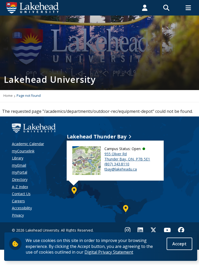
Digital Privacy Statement (108, 252)
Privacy (18, 215)
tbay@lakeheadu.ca (120, 169)
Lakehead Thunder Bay (96, 136)
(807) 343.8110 (116, 163)
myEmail (19, 165)
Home (8, 95)
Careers (18, 200)
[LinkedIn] (140, 230)
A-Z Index (20, 186)
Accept (179, 244)
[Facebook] (181, 230)
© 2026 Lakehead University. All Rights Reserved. (53, 230)
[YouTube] (167, 230)
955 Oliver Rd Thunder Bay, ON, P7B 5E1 (127, 156)
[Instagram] (129, 230)
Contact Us (21, 193)
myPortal (19, 172)
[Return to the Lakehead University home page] (32, 7)
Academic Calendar (28, 143)
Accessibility (22, 207)
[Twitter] (153, 230)
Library (17, 158)
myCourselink (23, 151)
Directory (19, 179)
